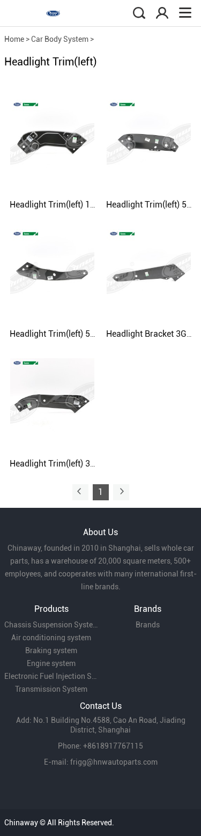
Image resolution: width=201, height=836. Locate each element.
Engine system (51, 663)
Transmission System (51, 689)
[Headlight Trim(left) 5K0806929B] (52, 270)
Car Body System (59, 39)
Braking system (51, 650)
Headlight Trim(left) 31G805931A (72, 463)
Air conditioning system (51, 637)
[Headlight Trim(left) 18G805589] (52, 141)
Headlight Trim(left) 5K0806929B (72, 334)
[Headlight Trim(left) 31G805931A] (52, 400)
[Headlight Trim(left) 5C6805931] (149, 141)
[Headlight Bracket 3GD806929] (149, 270)
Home (14, 39)
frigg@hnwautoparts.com (114, 762)
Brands (148, 624)
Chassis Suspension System (51, 624)
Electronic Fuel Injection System (51, 676)
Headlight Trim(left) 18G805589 (70, 204)
